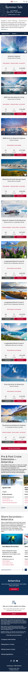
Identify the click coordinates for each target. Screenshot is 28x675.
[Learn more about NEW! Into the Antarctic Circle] (14, 85)
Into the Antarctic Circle (7, 500)
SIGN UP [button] (14, 613)
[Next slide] (26, 508)
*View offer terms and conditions (14, 635)
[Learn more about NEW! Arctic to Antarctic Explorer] (14, 126)
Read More (14, 589)
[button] (26, 1)
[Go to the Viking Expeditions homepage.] (14, 1)
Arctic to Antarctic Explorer (8, 564)
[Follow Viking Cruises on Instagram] (14, 661)
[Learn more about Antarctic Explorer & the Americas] (14, 208)
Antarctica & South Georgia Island (9, 502)
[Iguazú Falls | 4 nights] (12, 480)
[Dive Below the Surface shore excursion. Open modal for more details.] (12, 539)
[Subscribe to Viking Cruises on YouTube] (17, 661)
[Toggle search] (24, 1)
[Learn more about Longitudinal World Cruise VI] (14, 290)
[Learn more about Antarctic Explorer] (14, 44)
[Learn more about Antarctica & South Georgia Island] (14, 167)
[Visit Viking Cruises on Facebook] (11, 661)
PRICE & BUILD (20, 73)
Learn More (8, 73)
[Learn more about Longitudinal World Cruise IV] (14, 331)
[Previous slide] (23, 508)
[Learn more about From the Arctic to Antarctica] (14, 372)
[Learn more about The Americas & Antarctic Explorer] (14, 413)
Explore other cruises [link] (14, 448)
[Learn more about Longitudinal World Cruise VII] (14, 249)
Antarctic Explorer (6, 498)
